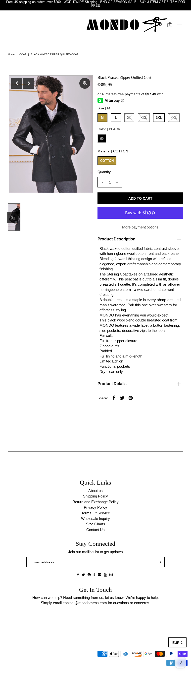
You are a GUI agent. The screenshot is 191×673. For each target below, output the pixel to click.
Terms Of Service (95, 513)
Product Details (112, 384)
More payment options (140, 227)
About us (95, 491)
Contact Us (95, 530)
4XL (174, 118)
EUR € (177, 643)
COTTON (107, 161)
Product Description (116, 239)
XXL (144, 118)
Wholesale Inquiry (95, 518)
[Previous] (16, 83)
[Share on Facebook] (114, 398)
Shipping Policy (95, 496)
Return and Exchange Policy (95, 502)
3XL (159, 118)
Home (11, 54)
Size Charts (95, 524)
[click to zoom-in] (84, 83)
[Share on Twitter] (122, 398)
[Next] (28, 83)
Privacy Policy (95, 507)
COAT (22, 54)
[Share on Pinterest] (131, 398)
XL (129, 118)
